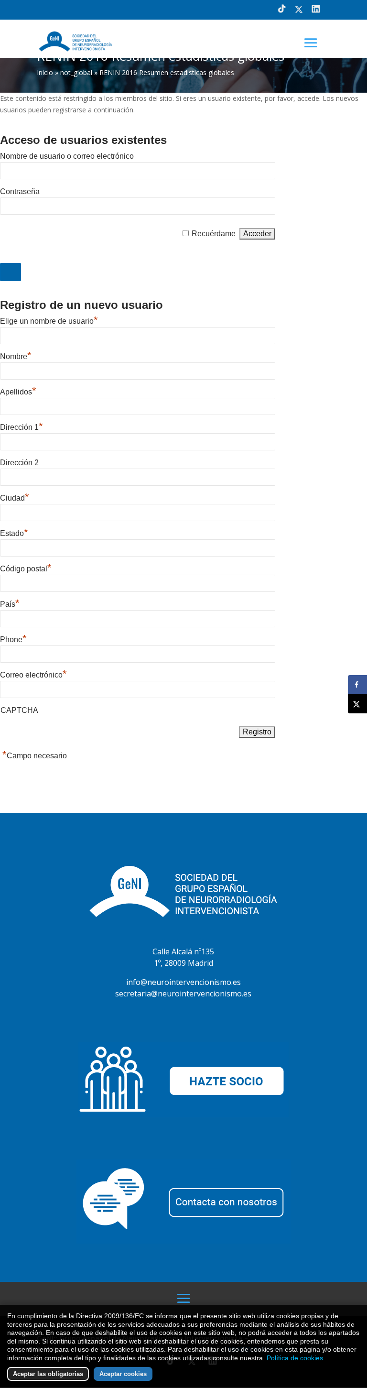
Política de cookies (295, 1358)
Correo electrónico (33, 675)
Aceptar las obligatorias (48, 1373)
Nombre (16, 356)
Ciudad (14, 498)
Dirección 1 (21, 427)
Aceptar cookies (123, 1373)
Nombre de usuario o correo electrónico (67, 156)
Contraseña (20, 191)
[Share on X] (357, 703)
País (10, 604)
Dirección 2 (19, 463)
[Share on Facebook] (357, 684)
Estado (14, 533)
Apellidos (18, 392)
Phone (13, 639)
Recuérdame (214, 234)
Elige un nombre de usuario (49, 321)
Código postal (26, 569)
